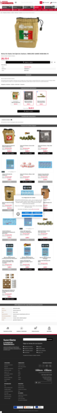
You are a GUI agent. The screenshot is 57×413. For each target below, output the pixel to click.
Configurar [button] (32, 215)
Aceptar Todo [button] (37, 212)
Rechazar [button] (27, 212)
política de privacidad (35, 209)
